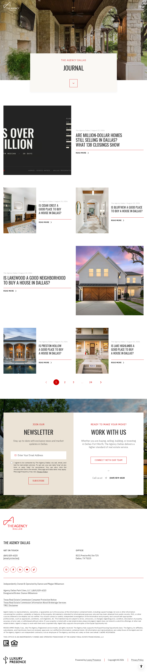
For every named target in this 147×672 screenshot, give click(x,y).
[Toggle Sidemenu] (141, 6)
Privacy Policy (42, 472)
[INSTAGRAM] (6, 569)
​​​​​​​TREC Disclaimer (10, 605)
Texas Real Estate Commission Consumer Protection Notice (30, 599)
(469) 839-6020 (117, 478)
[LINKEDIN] (20, 569)
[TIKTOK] (34, 569)
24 (90, 382)
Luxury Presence (93, 660)
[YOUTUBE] (27, 569)
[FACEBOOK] (13, 569)
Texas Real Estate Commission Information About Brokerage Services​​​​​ (34, 602)
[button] (109, 460)
